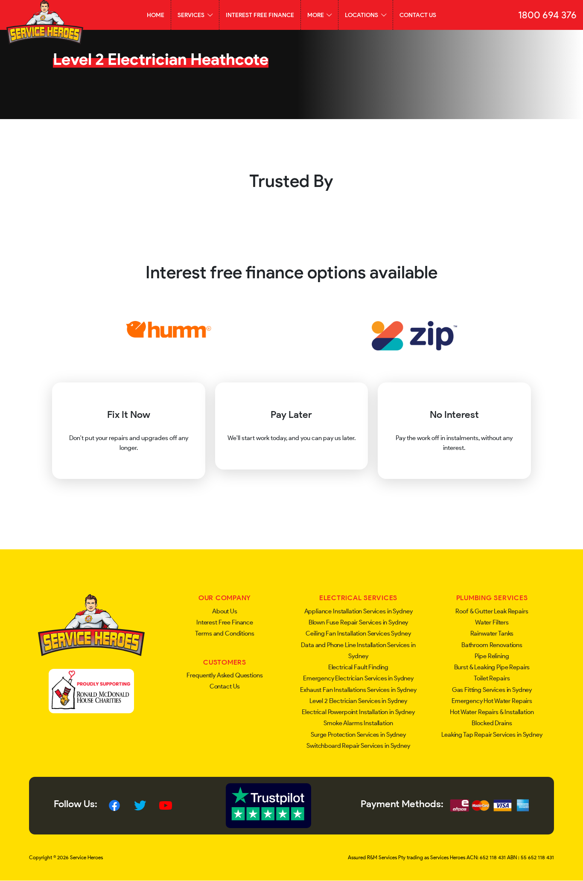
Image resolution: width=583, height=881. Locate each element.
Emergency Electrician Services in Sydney (358, 678)
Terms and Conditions (224, 633)
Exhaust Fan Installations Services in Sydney (358, 690)
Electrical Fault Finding (358, 667)
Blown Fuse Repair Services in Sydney (358, 622)
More (316, 15)
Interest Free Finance (260, 15)
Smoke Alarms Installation (358, 723)
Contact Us (417, 15)
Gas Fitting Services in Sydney (492, 690)
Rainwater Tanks (492, 633)
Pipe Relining (492, 656)
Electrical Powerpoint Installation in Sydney (358, 712)
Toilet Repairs (492, 678)
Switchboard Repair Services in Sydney (358, 746)
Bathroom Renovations (491, 645)
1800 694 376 (547, 15)
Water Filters (492, 622)
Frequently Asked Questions (224, 675)
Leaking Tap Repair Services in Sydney (491, 734)
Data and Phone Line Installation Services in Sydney (358, 650)
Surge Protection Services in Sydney (358, 734)
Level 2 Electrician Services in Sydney (358, 701)
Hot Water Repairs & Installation (491, 712)
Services (192, 15)
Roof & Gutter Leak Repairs (491, 611)
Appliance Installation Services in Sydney (358, 611)
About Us (224, 611)
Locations (362, 15)
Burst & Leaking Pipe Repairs (492, 667)
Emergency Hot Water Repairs (492, 701)
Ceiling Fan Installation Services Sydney (358, 633)
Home (155, 15)
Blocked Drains (492, 723)
